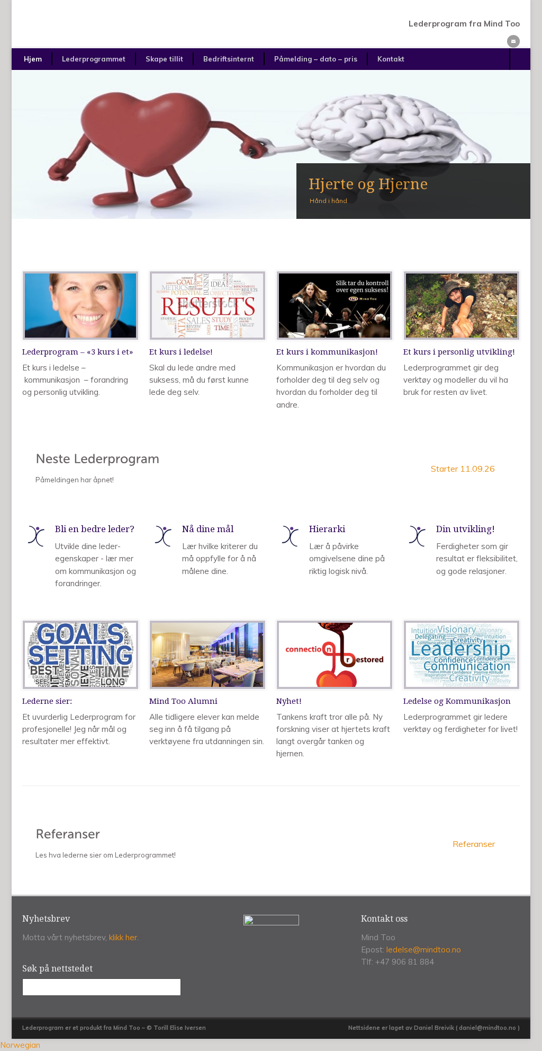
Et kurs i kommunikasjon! (327, 352)
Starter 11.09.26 (463, 468)
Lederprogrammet (93, 59)
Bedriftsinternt (228, 59)
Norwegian (20, 1045)
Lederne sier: (47, 701)
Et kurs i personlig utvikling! (459, 352)
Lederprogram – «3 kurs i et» (77, 352)
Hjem (33, 59)
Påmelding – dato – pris (315, 59)
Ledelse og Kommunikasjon (457, 701)
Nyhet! (289, 701)
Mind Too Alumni (183, 701)
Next (510, 145)
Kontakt (390, 59)
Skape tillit (164, 59)
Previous (32, 145)
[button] (271, 1045)
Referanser (474, 843)
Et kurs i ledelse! (181, 352)
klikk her (123, 937)
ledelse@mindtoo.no (423, 949)
